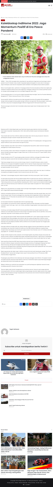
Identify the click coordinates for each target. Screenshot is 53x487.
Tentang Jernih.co (10, 482)
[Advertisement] (26, 12)
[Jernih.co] (7, 5)
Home (3, 17)
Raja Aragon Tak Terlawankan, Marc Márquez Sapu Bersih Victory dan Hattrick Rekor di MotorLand (39, 472)
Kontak (44, 482)
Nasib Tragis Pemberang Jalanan (17, 405)
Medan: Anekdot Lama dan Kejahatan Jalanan (20, 390)
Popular (26, 380)
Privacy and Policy (31, 482)
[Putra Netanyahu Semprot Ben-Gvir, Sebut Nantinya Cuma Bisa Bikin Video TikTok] (13, 440)
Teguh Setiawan (6, 34)
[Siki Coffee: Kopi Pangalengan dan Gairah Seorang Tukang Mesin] (13, 462)
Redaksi (16, 482)
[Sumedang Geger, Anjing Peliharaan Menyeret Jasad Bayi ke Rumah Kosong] (40, 440)
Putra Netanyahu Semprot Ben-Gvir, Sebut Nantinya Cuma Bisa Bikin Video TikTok (13, 449)
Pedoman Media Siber (23, 482)
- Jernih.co (40, 480)
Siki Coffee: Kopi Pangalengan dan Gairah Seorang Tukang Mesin (12, 471)
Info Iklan (38, 482)
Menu (41, 482)
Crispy (6, 17)
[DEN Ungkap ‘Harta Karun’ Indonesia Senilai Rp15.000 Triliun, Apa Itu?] (4, 386)
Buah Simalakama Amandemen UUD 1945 (18, 394)
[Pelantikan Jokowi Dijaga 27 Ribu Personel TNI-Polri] (4, 401)
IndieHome (26, 298)
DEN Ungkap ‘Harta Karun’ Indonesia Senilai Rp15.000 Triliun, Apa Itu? (25, 385)
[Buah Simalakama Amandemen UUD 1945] (4, 395)
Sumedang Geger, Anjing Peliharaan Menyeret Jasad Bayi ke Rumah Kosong (40, 450)
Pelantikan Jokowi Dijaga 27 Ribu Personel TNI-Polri (21, 399)
